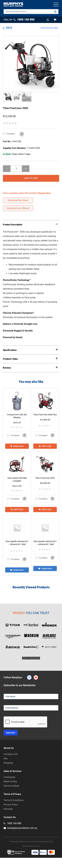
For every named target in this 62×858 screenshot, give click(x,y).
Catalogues (9, 777)
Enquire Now (18, 446)
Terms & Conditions (14, 800)
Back (9, 27)
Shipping (8, 762)
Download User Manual (18, 208)
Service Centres (11, 785)
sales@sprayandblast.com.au (21, 828)
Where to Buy (10, 781)
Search (55, 12)
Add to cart (31, 178)
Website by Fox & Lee (31, 846)
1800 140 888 (13, 823)
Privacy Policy (11, 804)
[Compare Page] (19, 134)
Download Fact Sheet (18, 200)
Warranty (8, 809)
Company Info (11, 754)
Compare (10, 133)
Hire (6, 758)
